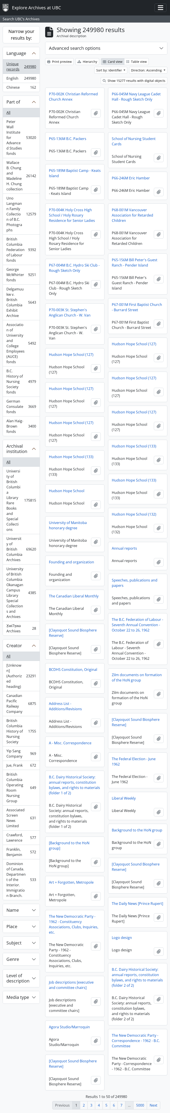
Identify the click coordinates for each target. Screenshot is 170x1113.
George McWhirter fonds (21, 274)
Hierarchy (89, 61)
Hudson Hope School (66, 490)
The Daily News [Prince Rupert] (137, 903)
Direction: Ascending (147, 70)
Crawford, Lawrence (21, 838)
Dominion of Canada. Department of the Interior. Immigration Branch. (21, 879)
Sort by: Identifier (109, 70)
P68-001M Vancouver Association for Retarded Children (132, 215)
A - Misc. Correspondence (70, 743)
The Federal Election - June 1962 (134, 761)
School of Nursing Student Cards (134, 141)
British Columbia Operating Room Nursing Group (21, 787)
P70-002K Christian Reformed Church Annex (73, 97)
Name (12, 910)
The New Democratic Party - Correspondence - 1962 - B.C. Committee (136, 1040)
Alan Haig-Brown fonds (21, 426)
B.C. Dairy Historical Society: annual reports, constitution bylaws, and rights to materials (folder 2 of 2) (137, 977)
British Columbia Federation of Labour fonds (21, 250)
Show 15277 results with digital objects (136, 81)
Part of (13, 102)
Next (153, 1105)
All (8, 112)
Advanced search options (74, 48)
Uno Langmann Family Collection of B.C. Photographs (21, 214)
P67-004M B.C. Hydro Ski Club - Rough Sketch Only (74, 268)
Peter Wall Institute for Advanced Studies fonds (21, 137)
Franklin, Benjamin (21, 852)
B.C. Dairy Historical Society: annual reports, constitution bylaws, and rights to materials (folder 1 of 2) (74, 785)
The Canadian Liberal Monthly (74, 596)
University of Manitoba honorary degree (68, 525)
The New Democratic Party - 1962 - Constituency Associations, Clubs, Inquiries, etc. (73, 924)
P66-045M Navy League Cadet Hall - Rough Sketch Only (136, 97)
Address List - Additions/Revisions (65, 706)
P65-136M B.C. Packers (67, 138)
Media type (17, 997)
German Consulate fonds (21, 406)
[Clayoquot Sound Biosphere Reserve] (73, 633)
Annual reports (124, 548)
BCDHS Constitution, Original (73, 669)
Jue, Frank (21, 766)
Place (11, 926)
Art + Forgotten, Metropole (71, 882)
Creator (14, 646)
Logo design (122, 937)
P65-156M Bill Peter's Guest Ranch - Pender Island (134, 262)
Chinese (21, 88)
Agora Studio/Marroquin (69, 1027)
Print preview (61, 61)
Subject (13, 943)
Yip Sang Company (21, 753)
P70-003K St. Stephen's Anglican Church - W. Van (70, 312)
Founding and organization (71, 562)
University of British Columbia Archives (21, 549)
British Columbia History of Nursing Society (21, 731)
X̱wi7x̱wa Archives (21, 628)
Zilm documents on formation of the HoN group (137, 677)
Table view (138, 61)
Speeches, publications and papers (134, 583)
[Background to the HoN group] (69, 846)
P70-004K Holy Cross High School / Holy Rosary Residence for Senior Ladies (72, 215)
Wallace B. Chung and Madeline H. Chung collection (21, 176)
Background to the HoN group (137, 830)
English (21, 79)
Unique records (21, 66)
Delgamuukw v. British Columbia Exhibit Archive (21, 302)
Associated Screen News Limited (21, 818)
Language (16, 53)
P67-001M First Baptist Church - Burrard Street (137, 307)
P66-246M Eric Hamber (131, 178)
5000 (140, 1105)
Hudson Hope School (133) (134, 446)
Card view (114, 61)
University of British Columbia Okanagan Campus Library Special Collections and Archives (21, 592)
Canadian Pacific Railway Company (21, 703)
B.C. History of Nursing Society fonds (21, 381)
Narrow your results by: (21, 34)
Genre (12, 959)
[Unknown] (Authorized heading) (21, 676)
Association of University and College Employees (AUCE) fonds (21, 343)
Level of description (17, 978)
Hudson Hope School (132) (134, 514)
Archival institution (16, 448)
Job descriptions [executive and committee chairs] (71, 985)
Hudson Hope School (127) (134, 344)
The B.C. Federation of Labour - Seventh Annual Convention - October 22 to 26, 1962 (137, 625)
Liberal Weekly (124, 798)
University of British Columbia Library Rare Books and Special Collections (21, 500)
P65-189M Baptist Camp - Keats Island (75, 173)
